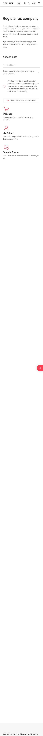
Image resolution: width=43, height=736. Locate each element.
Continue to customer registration (22, 100)
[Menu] (39, 3)
